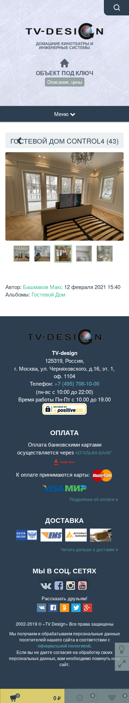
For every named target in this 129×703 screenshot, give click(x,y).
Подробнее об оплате (93, 499)
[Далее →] (64, 195)
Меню (62, 113)
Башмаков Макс (43, 286)
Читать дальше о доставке (88, 549)
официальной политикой (64, 645)
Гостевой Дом (48, 294)
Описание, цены (64, 81)
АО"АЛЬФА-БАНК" (93, 452)
